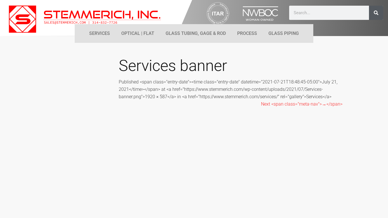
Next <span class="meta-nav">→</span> (302, 104)
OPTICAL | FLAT (137, 33)
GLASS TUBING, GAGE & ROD (196, 33)
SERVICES (99, 33)
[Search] (376, 13)
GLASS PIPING (283, 33)
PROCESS (247, 33)
